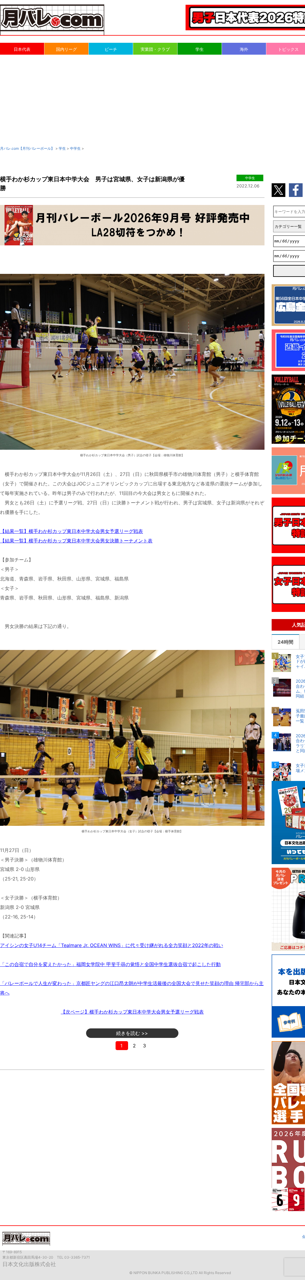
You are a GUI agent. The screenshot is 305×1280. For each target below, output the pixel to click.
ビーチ (111, 49)
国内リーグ (66, 49)
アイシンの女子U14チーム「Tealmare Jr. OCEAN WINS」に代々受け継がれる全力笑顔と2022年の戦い (111, 945)
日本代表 (22, 49)
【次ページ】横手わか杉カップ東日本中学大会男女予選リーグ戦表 (132, 1012)
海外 (244, 49)
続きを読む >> (132, 1033)
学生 (199, 49)
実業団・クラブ (155, 49)
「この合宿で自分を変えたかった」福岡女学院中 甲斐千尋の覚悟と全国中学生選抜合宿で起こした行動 (110, 964)
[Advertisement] (152, 99)
